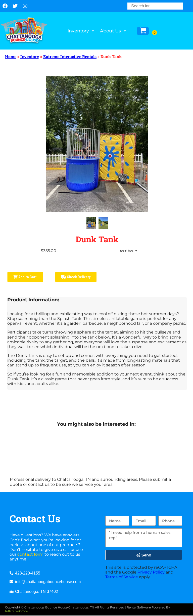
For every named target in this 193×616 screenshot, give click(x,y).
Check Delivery (78, 277)
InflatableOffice (16, 611)
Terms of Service (121, 577)
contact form (30, 554)
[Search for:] (155, 6)
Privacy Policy (151, 572)
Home (10, 56)
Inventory (78, 31)
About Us (110, 31)
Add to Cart (27, 277)
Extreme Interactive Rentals (69, 56)
